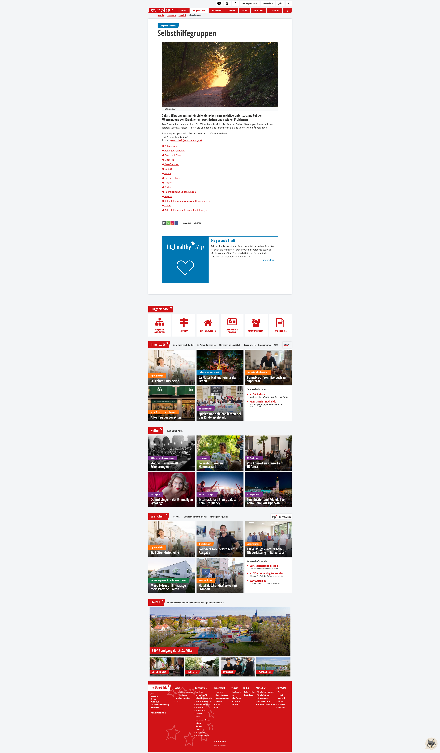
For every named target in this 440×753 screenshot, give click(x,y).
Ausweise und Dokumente (204, 701)
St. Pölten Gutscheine (206, 345)
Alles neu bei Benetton (166, 417)
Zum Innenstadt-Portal (183, 345)
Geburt (168, 169)
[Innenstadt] (238, 667)
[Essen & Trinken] (167, 667)
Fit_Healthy (281, 704)
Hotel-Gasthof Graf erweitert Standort (218, 587)
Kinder (168, 182)
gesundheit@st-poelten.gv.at (186, 140)
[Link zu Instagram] (227, 3)
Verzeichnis (268, 3)
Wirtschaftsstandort (263, 695)
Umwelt (198, 729)
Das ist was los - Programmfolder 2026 (261, 345)
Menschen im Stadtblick (229, 345)
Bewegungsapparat (174, 150)
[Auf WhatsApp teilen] (168, 223)
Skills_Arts (281, 701)
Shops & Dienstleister (222, 695)
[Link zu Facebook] (235, 3)
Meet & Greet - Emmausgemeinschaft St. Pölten (169, 587)
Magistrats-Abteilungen (159, 331)
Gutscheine (219, 701)
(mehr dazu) (268, 260)
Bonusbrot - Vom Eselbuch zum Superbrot (267, 379)
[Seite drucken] (164, 223)
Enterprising (281, 707)
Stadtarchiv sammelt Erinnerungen (164, 464)
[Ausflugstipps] (273, 667)
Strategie (280, 695)
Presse (178, 701)
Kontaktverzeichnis (256, 331)
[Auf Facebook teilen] (176, 223)
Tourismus (235, 704)
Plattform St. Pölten (263, 701)
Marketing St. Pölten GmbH (266, 704)
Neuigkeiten (219, 692)
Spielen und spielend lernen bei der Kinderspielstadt (220, 415)
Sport (233, 695)
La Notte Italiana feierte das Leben (218, 379)
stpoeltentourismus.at (214, 602)
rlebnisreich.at (224, 745)
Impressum (155, 707)
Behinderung (171, 146)
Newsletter (154, 696)
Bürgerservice (199, 10)
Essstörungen (171, 164)
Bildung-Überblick (201, 710)
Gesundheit (199, 714)
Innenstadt (217, 10)
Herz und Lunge (173, 178)
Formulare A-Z (280, 331)
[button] (431, 744)
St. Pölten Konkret (181, 695)
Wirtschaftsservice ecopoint (264, 565)
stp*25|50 (274, 10)
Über (217, 707)
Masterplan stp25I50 (219, 517)
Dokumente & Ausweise (232, 331)
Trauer (167, 205)
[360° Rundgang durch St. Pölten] (220, 631)
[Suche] (287, 10)
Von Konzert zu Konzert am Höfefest (265, 464)
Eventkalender (236, 692)
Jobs (280, 3)
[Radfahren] (202, 667)
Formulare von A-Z (201, 695)
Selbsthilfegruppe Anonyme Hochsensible (187, 201)
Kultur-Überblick (249, 692)
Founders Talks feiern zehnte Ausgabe (218, 550)
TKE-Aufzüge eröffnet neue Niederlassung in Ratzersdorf (266, 550)
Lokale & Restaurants (222, 698)
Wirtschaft (258, 10)
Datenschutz (155, 702)
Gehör (167, 173)
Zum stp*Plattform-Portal (195, 517)
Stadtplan (184, 331)
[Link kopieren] (172, 223)
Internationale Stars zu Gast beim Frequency (217, 501)
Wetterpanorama (249, 3)
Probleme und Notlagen (203, 720)
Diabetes (169, 159)
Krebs (167, 187)
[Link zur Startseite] (163, 10)
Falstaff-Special (236, 698)
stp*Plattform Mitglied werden (266, 573)
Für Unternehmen (262, 698)
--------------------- (157, 710)
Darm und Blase (172, 155)
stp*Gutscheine (258, 580)
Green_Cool (281, 698)
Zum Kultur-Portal (175, 431)
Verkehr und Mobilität (202, 735)
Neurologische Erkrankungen (180, 191)
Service (218, 704)
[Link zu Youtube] (219, 3)
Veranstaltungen (201, 732)
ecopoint (176, 517)
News (183, 10)
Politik (198, 717)
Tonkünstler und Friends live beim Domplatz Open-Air (266, 501)
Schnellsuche (199, 692)
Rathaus (198, 723)
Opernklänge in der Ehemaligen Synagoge (172, 501)
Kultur (244, 10)
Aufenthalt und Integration (204, 698)
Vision (279, 692)
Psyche (168, 196)
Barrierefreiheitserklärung (160, 705)
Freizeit (231, 10)
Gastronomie (236, 701)
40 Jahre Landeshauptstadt (184, 692)
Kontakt (153, 699)
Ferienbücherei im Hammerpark (211, 464)
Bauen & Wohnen (208, 331)
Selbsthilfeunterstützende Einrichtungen (186, 210)
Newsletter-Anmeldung (183, 698)
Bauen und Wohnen (202, 704)
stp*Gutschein (257, 394)
